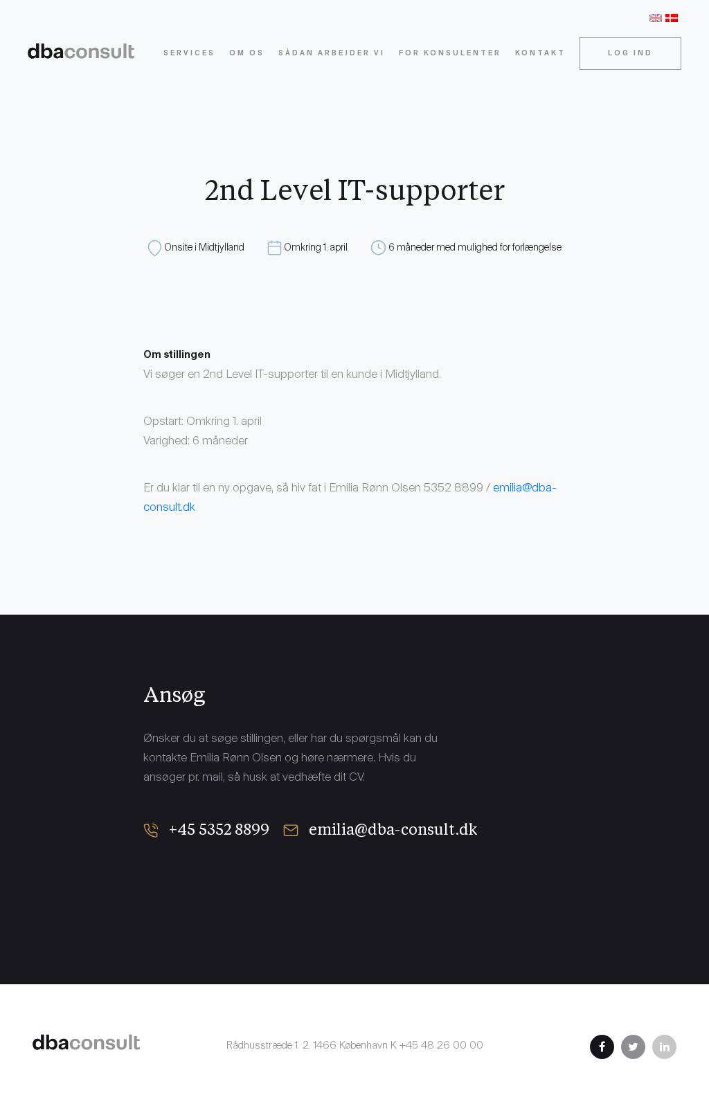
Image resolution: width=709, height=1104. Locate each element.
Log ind (630, 53)
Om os (246, 53)
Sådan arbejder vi (331, 53)
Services (189, 53)
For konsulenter (450, 53)
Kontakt (540, 53)
